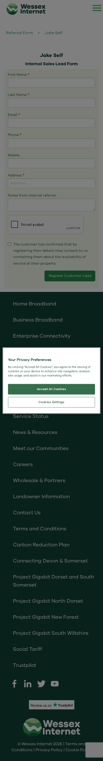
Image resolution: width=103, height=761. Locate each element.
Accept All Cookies (51, 389)
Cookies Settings (51, 402)
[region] (51, 380)
